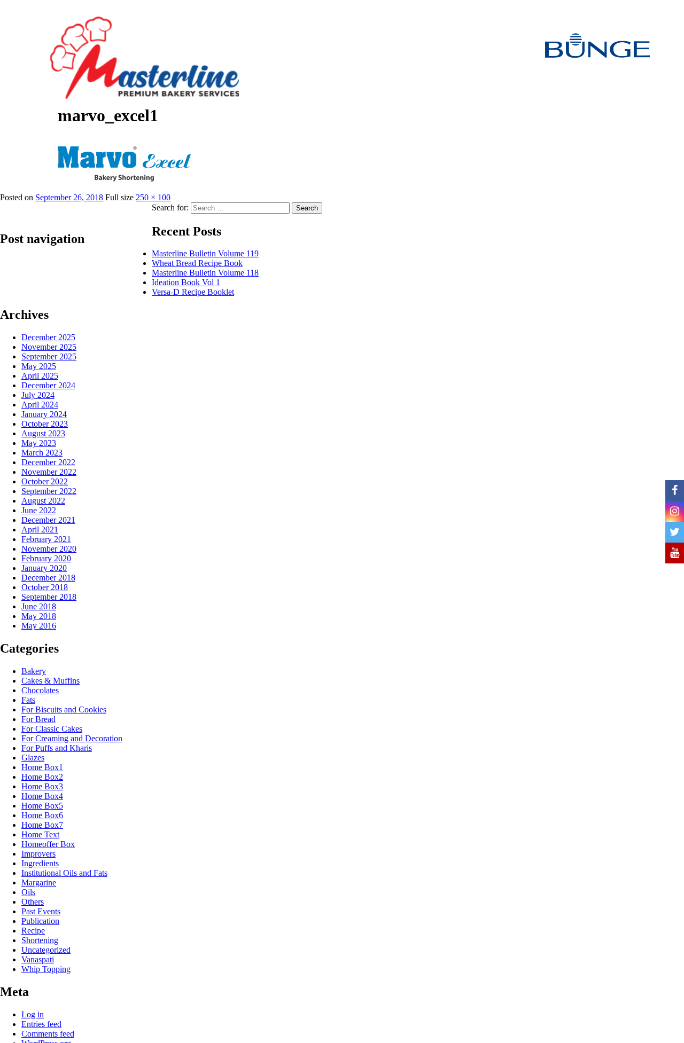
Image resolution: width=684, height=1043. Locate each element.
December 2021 (48, 519)
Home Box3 (42, 786)
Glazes (32, 757)
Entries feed (41, 1024)
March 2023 (42, 452)
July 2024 (38, 394)
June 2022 (38, 510)
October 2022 (44, 481)
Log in (32, 1014)
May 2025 (38, 366)
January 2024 (44, 414)
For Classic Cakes (51, 728)
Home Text (40, 834)
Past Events (40, 911)
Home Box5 (42, 805)
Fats (28, 699)
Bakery (33, 671)
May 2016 (38, 625)
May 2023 (38, 443)
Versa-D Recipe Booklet (193, 291)
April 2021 (39, 529)
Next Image (23, 156)
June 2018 (38, 606)
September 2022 (48, 491)
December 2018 (48, 577)
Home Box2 (42, 776)
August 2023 (43, 433)
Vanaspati (37, 959)
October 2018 (44, 587)
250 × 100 (153, 197)
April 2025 (39, 375)
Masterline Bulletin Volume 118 (205, 272)
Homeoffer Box (48, 844)
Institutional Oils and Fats (64, 872)
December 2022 (48, 462)
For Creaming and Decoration (71, 738)
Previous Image (28, 135)
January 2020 (44, 568)
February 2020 (46, 558)
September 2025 (48, 356)
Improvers (38, 853)
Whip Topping (46, 969)
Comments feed (47, 1033)
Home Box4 (42, 796)
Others (32, 901)
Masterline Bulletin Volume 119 (205, 253)
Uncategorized (46, 949)
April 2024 (39, 404)
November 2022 (48, 471)
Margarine (38, 882)
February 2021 (46, 539)
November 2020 (48, 548)
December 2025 (48, 337)
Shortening (39, 940)
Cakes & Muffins (50, 680)
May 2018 (38, 616)
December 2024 (48, 385)
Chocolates (40, 690)
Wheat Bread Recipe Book (197, 263)
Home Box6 (42, 815)
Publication (40, 921)
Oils (28, 892)
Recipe (33, 930)
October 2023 (44, 423)
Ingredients (40, 863)
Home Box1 (42, 767)
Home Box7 (42, 824)
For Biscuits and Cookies (63, 709)
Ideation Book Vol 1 (186, 282)
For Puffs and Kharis (56, 747)
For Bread (38, 719)
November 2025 (48, 346)
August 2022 (43, 500)
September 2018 (48, 596)
